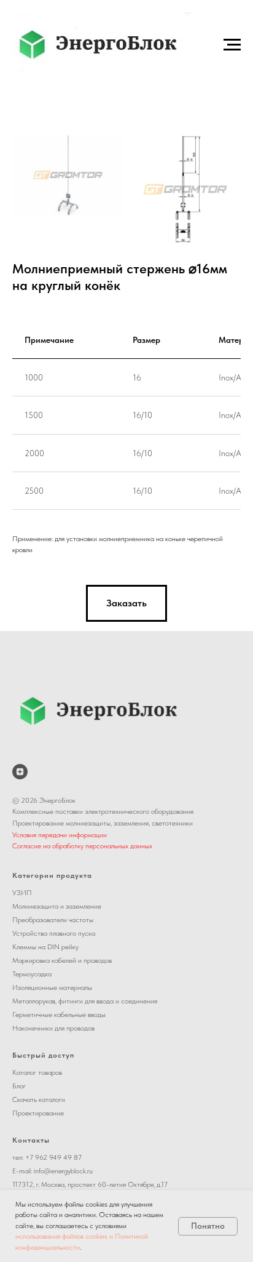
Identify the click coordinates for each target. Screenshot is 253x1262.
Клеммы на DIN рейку (45, 946)
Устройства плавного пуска (53, 933)
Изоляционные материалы (52, 987)
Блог (19, 1086)
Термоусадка (32, 974)
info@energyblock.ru (63, 1171)
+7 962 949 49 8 (51, 1157)
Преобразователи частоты (52, 919)
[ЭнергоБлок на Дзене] (20, 771)
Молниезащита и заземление (56, 906)
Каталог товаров (37, 1072)
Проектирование (38, 1113)
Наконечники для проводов (53, 1028)
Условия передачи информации (59, 834)
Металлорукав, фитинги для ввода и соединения (84, 1001)
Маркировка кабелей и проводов (62, 960)
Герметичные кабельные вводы (59, 1014)
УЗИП (22, 892)
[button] (126, 603)
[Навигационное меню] (232, 45)
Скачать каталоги (38, 1099)
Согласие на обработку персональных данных (82, 846)
